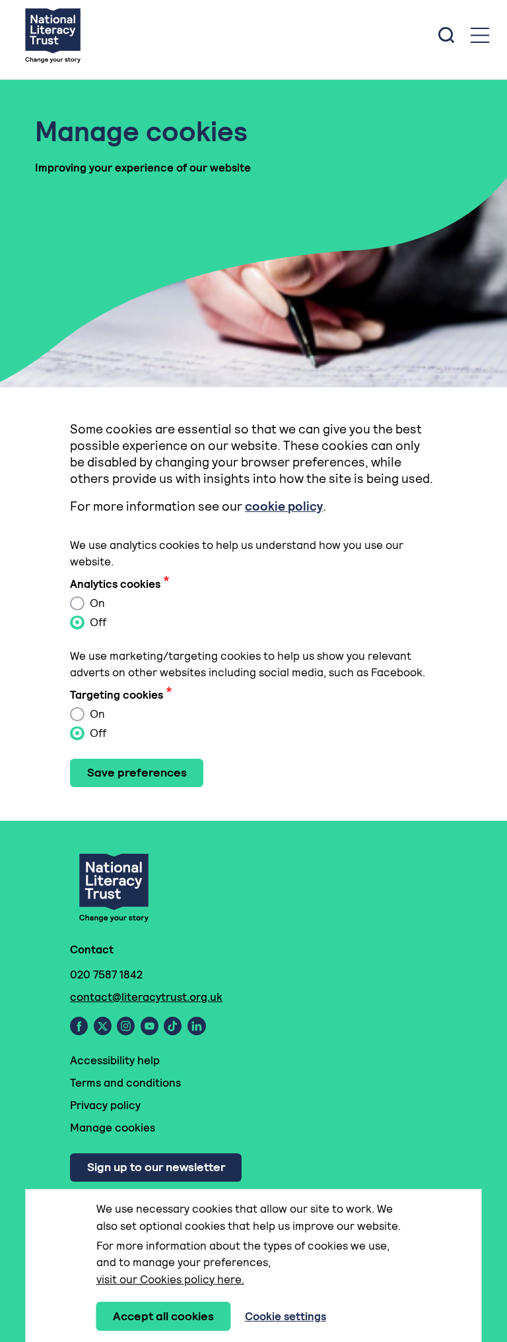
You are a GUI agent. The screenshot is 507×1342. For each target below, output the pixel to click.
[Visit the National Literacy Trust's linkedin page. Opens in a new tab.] (196, 1026)
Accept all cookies (163, 1316)
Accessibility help (115, 1060)
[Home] (53, 35)
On (96, 603)
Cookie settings (285, 1316)
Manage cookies (112, 1127)
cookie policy (284, 506)
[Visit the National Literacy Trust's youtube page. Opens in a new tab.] (149, 1026)
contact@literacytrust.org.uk (146, 997)
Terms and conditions (125, 1082)
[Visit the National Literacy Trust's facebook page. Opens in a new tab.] (79, 1026)
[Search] (446, 35)
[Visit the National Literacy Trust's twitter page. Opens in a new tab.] (103, 1026)
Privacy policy (105, 1105)
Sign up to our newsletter (156, 1166)
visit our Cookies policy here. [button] (170, 1279)
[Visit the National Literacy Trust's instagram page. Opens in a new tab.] (126, 1026)
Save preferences (137, 772)
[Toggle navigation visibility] (480, 35)
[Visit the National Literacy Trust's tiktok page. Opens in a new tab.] (173, 1026)
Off (96, 622)
